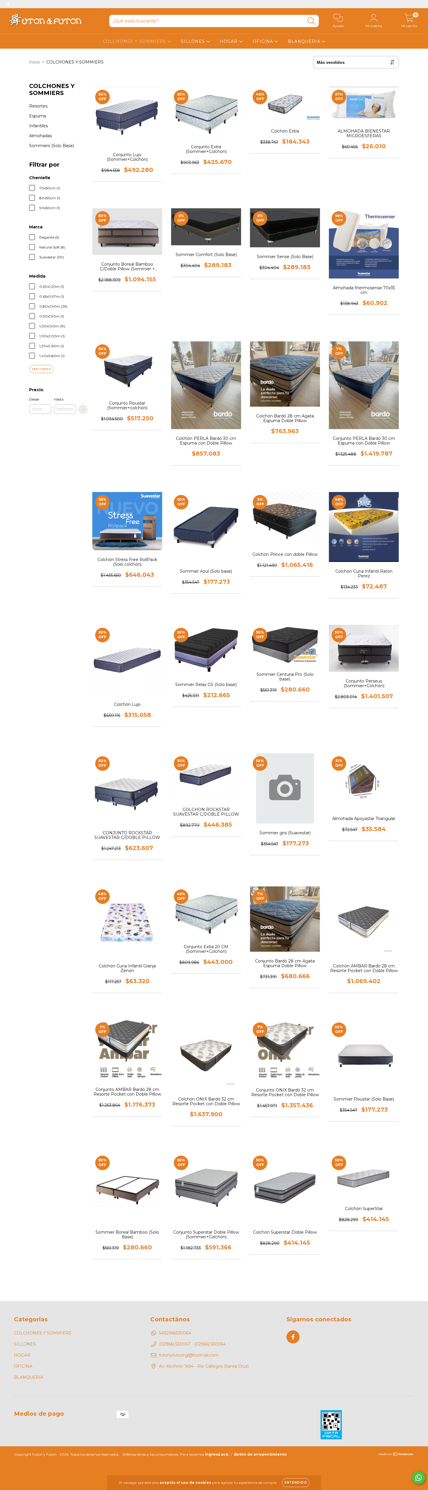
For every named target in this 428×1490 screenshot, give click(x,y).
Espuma (37, 116)
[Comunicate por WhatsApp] (418, 1477)
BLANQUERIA (305, 41)
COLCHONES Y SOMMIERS (135, 41)
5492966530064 (175, 1333)
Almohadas (40, 135)
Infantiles (38, 125)
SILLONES (193, 41)
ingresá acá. (217, 1454)
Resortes (38, 106)
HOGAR (229, 41)
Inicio (34, 62)
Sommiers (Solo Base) (51, 145)
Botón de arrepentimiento (260, 1454)
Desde (34, 399)
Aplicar (83, 409)
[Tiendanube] (396, 1455)
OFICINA (264, 41)
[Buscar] (311, 21)
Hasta (58, 399)
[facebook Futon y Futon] (8, 4)
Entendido (295, 1482)
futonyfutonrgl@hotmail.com (189, 1355)
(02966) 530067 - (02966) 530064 (192, 1344)
